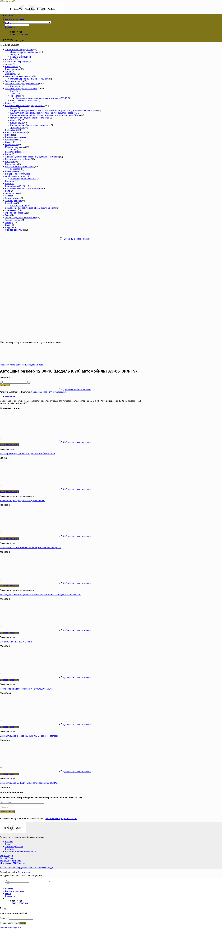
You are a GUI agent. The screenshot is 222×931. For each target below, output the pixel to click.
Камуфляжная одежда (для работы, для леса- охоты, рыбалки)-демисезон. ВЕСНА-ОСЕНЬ (53, 110)
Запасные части (12, 81)
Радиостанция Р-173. (15, 186)
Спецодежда (16, 122)
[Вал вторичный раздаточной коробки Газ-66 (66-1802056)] (31, 435)
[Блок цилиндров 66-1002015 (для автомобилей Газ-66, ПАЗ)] (31, 764)
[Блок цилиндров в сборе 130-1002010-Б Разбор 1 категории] (31, 717)
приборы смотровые (15, 176)
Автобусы (10, 59)
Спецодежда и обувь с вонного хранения (30, 125)
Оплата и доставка (14, 19)
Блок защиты (11, 66)
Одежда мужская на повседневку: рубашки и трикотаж (32, 157)
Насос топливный (13, 152)
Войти (22, 923)
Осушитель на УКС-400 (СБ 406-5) (16, 642)
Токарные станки (13, 220)
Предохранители (13, 171)
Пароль (4, 918)
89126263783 (6, 858)
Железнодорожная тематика (19, 76)
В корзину (5, 385)
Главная (4, 365)
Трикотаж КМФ (17, 127)
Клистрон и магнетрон (16, 132)
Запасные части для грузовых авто (22, 83)
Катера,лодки (11, 130)
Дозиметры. (11, 74)
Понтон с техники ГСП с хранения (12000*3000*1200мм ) (27, 689)
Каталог (9, 15)
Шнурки (9, 227)
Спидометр (15, 86)
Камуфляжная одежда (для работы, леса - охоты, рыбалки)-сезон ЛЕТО (44, 113)
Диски (8, 71)
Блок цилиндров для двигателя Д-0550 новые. (22, 500)
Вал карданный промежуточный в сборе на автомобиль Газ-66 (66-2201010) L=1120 (40, 594)
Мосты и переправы (15, 147)
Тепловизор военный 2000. (23, 178)
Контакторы (11, 139)
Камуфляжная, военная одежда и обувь (24, 105)
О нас (8, 23)
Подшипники (11, 164)
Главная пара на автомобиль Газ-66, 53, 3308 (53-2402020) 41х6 (30, 547)
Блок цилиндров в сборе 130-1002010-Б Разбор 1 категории (29, 736)
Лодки (13, 149)
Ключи (8, 135)
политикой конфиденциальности (61, 818)
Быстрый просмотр (9, 444)
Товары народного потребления (20, 217)
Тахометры (15, 96)
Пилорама (10, 161)
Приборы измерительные (17, 174)
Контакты (10, 27)
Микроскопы (11, 144)
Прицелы (9, 181)
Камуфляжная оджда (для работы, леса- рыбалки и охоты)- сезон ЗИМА (45, 115)
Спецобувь (10, 203)
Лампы (8, 142)
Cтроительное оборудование (19, 49)
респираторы (11, 193)
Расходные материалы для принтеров (23, 188)
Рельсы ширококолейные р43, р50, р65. (29, 79)
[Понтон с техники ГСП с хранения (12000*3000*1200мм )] (31, 670)
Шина (7, 225)
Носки (8, 154)
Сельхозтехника (13, 198)
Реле (7, 191)
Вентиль (14, 91)
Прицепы (9, 183)
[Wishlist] (1, 438)
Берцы (13, 108)
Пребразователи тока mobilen (19, 166)
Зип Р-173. (15, 93)
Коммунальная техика (15, 137)
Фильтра (9, 222)
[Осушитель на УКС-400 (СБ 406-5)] (31, 623)
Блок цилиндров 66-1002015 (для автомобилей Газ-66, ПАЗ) (29, 783)
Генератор (15, 169)
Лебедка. (14, 54)
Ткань (8, 215)
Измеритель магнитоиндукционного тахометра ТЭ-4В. (41, 98)
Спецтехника (11, 210)
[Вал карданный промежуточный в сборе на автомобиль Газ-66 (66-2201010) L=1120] (31, 576)
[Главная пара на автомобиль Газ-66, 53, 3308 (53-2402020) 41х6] (31, 529)
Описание (10, 396)
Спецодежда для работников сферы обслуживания (30, 208)
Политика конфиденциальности (20, 851)
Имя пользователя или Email (14, 913)
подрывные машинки (20, 57)
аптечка (8, 64)
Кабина (8, 103)
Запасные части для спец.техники (21, 88)
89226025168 (6, 856)
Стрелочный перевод (15, 213)
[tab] (77, 396)
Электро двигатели (14, 230)
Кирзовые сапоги (18, 205)
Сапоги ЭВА (15, 120)
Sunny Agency (24, 872)
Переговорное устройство (18, 159)
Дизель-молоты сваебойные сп (25, 52)
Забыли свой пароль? (10, 928)
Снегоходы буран (13, 200)
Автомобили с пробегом (17, 62)
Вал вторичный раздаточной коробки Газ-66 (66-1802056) (27, 453)
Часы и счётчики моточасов (23, 101)
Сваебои (9, 196)
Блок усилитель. (13, 69)
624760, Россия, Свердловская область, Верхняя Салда (26, 867)
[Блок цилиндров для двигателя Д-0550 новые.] (31, 482)
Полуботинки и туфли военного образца (29, 118)
